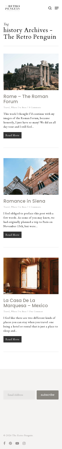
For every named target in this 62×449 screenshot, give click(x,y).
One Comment (36, 311)
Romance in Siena (24, 201)
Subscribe (47, 394)
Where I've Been (19, 107)
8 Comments (35, 107)
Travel (6, 107)
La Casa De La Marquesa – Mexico (25, 303)
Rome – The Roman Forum (25, 99)
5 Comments (35, 207)
